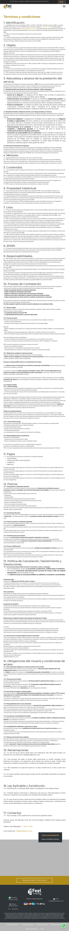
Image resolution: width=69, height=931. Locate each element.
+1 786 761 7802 (46, 27)
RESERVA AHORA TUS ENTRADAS (34, 880)
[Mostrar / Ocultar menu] (63, 6)
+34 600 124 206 (13, 899)
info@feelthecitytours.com (56, 901)
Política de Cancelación (31, 929)
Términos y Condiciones (27, 924)
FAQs (42, 929)
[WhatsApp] (63, 925)
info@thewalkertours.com (28, 28)
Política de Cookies (56, 924)
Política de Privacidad (42, 924)
